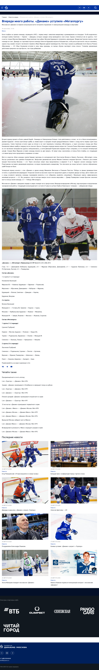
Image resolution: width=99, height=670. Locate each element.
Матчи (4, 31)
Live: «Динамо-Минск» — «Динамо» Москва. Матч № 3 (20, 424)
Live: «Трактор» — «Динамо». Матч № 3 (15, 389)
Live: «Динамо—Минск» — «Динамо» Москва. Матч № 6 (20, 408)
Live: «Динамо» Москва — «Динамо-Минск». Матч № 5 (20, 412)
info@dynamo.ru (4, 660)
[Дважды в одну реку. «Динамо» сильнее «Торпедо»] (25, 490)
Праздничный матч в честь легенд (13, 377)
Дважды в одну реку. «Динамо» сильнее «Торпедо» (19, 510)
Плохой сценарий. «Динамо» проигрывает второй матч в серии (22, 397)
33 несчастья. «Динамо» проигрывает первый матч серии (20, 404)
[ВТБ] (11, 610)
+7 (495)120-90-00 (5, 658)
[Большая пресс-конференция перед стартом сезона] (74, 454)
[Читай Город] (11, 627)
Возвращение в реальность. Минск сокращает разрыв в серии (22, 428)
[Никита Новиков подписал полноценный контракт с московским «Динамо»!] (74, 563)
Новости (4, 471)
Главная (4, 17)
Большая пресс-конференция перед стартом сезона (68, 474)
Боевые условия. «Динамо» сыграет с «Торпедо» (66, 546)
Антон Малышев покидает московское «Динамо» (18, 582)
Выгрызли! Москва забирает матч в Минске (16, 420)
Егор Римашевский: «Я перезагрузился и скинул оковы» (20, 474)
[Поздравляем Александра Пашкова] (25, 527)
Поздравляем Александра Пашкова (13, 546)
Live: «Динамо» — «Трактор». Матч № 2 (15, 393)
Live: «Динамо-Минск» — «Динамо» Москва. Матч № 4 (20, 416)
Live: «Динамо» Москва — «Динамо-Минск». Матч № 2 (20, 432)
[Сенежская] (62, 610)
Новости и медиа (13, 17)
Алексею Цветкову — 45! (59, 510)
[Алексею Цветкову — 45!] (74, 490)
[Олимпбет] (36, 610)
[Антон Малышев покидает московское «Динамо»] (25, 563)
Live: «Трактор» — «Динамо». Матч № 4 (15, 381)
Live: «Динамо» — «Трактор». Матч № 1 (15, 400)
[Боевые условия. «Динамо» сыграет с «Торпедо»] (74, 527)
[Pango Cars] (87, 610)
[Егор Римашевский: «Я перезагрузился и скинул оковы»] (25, 454)
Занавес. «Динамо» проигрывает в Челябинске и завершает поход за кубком (27, 385)
